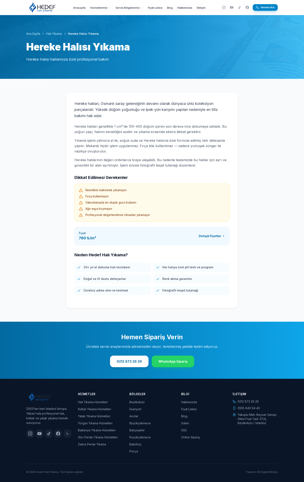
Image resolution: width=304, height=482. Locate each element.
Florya (133, 451)
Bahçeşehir (137, 430)
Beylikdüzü (137, 402)
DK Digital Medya (267, 472)
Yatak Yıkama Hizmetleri (94, 416)
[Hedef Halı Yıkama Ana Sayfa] (42, 7)
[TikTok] (239, 7)
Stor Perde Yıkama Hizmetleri (98, 437)
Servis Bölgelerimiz (128, 7)
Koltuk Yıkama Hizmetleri (94, 409)
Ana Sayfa (33, 33)
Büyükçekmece (140, 423)
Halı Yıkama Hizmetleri (93, 402)
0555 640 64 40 (249, 408)
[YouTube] (231, 7)
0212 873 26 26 (129, 361)
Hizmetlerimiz (99, 7)
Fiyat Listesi (155, 7)
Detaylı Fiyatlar (210, 236)
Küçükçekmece (140, 437)
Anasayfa (79, 7)
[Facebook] (247, 7)
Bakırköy (135, 444)
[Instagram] (223, 7)
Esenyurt (135, 409)
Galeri (185, 423)
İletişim (201, 7)
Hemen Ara (267, 7)
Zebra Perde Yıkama (92, 444)
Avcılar (133, 416)
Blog (170, 7)
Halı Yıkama (54, 33)
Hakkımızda (184, 7)
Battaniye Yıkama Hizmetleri (96, 430)
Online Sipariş (190, 437)
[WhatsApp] (67, 433)
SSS (184, 430)
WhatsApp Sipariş (173, 361)
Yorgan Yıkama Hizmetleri (95, 423)
